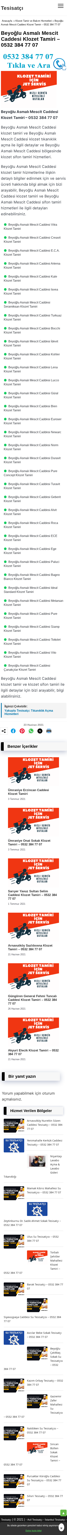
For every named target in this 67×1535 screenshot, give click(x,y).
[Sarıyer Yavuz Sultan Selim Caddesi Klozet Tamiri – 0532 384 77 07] (33, 886)
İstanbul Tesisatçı (55, 1519)
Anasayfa (7, 20)
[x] (40, 731)
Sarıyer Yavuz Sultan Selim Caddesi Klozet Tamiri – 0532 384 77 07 (32, 895)
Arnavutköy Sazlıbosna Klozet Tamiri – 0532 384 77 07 (30, 947)
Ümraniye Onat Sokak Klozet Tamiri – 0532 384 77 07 (29, 842)
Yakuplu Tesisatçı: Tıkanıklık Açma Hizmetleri (28, 712)
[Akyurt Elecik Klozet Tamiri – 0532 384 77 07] (33, 1045)
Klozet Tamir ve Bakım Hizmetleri (33, 20)
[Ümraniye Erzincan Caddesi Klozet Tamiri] (33, 785)
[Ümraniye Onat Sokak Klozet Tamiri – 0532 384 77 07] (33, 835)
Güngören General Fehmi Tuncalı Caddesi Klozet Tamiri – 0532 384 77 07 (32, 999)
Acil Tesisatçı (34, 1519)
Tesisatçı (12, 8)
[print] (48, 730)
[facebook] (13, 730)
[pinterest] (22, 730)
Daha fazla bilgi (33, 1530)
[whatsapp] (31, 730)
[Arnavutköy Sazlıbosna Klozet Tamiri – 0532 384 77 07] (33, 940)
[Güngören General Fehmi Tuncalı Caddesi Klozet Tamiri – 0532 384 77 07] (33, 991)
